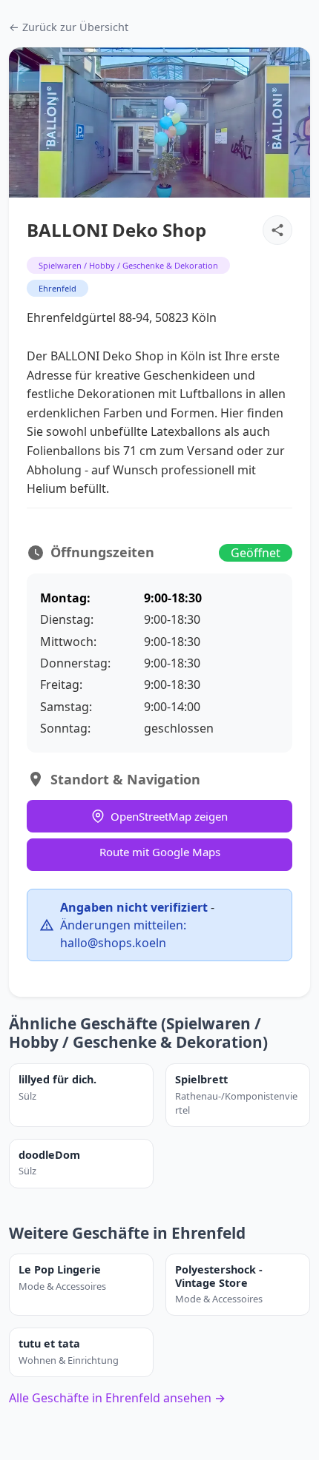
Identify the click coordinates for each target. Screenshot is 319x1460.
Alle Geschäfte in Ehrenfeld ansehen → (117, 1398)
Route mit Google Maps (159, 851)
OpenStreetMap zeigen (169, 816)
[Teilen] (277, 230)
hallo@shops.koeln (113, 943)
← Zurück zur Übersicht (68, 27)
